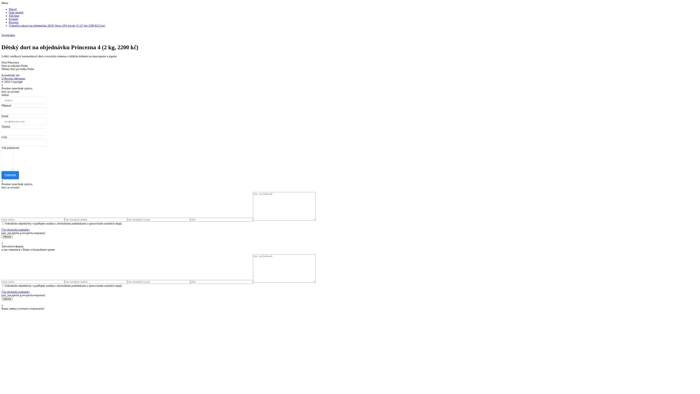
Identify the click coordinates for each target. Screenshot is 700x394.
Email (4, 116)
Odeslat (10, 175)
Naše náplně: (16, 12)
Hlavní (13, 9)
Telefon (5, 126)
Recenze (14, 22)
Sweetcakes (8, 35)
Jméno (5, 94)
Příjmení (6, 105)
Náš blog (14, 15)
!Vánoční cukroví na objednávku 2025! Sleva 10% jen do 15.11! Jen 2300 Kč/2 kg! (57, 25)
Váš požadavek (10, 147)
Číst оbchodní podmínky (15, 229)
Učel (4, 137)
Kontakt (13, 19)
